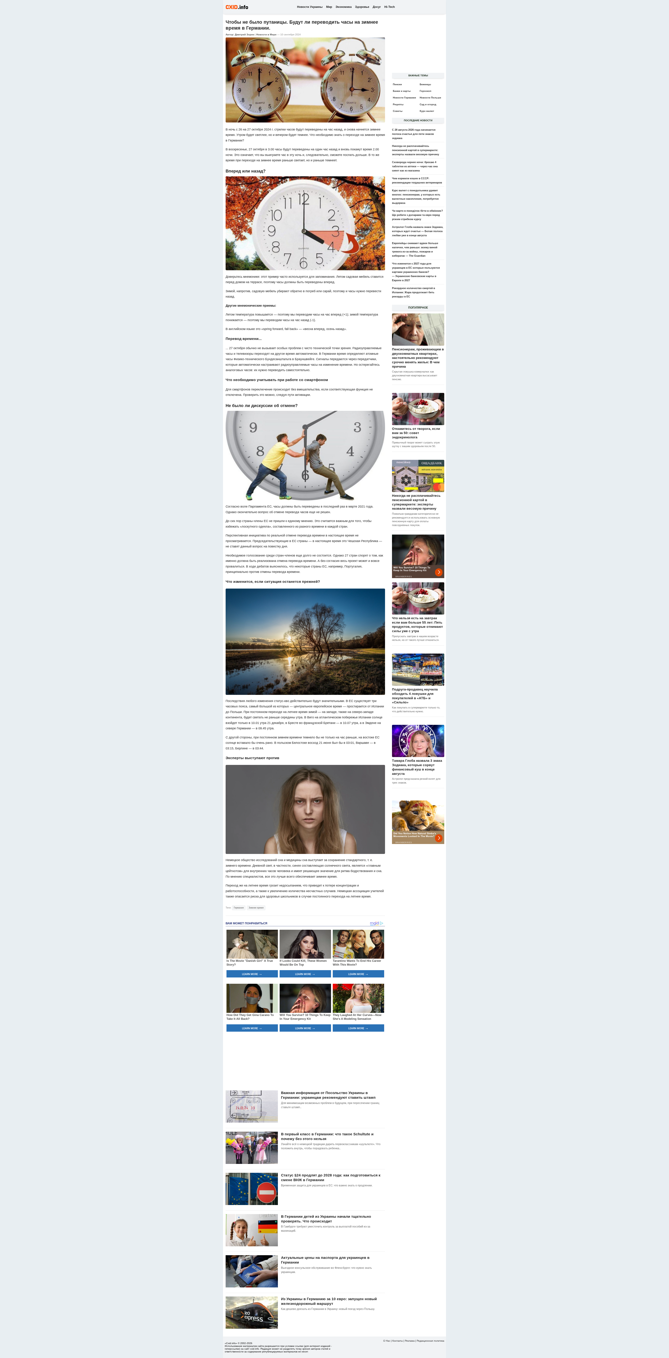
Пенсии (397, 84)
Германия (239, 907)
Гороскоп (425, 91)
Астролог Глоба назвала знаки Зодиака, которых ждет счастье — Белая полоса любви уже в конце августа (417, 231)
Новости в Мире (266, 34)
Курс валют (427, 111)
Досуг (377, 7)
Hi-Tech (389, 7)
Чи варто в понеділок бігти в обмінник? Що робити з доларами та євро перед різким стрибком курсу (417, 215)
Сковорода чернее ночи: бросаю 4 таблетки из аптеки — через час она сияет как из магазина (415, 166)
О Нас (386, 1340)
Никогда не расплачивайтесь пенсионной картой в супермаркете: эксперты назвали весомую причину (415, 150)
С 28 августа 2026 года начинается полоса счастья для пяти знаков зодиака (414, 134)
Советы (397, 111)
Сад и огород (428, 104)
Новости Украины (310, 7)
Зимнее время (256, 907)
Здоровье (362, 7)
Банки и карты (402, 91)
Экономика (344, 7)
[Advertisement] (305, 1060)
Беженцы (425, 84)
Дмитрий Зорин (244, 34)
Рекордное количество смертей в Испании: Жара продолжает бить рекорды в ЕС (413, 292)
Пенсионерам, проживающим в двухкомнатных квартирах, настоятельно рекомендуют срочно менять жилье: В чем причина (418, 357)
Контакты (397, 1340)
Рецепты (398, 104)
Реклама (410, 1340)
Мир (329, 7)
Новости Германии (404, 97)
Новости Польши (430, 97)
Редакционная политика (430, 1340)
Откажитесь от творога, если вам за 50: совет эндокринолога (416, 433)
